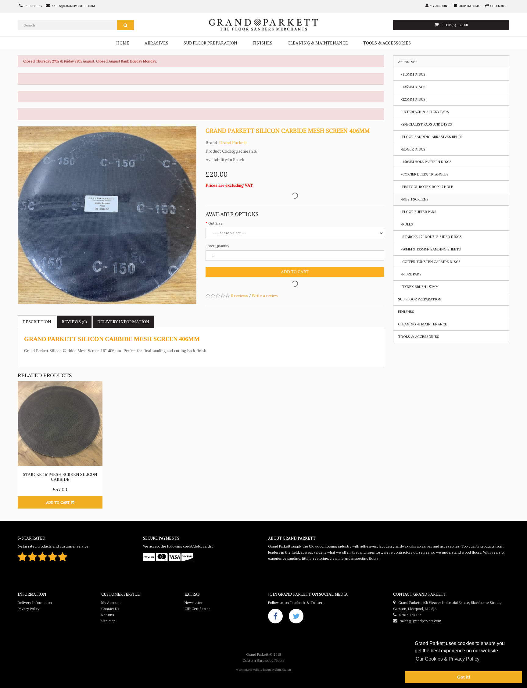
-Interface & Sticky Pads (423, 111)
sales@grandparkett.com (419, 621)
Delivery (123, 321)
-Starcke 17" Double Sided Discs (430, 236)
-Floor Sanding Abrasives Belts (430, 136)
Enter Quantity (217, 245)
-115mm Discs (411, 74)
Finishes (262, 43)
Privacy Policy (28, 608)
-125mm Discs (411, 86)
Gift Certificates (197, 608)
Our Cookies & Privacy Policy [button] (447, 658)
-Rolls (405, 224)
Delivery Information (35, 602)
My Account (111, 602)
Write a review (265, 295)
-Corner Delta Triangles (423, 174)
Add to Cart (295, 272)
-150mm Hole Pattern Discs (425, 161)
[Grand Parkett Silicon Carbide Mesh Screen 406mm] (107, 215)
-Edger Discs (411, 149)
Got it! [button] (463, 677)
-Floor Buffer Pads (417, 211)
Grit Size (215, 223)
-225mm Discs (411, 99)
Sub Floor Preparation (210, 43)
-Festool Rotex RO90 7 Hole (425, 186)
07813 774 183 (408, 614)
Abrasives (156, 43)
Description (37, 321)
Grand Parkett (233, 142)
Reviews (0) (74, 321)
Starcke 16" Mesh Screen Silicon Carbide (60, 476)
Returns (107, 614)
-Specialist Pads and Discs (425, 124)
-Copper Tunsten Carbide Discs (429, 261)
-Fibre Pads (409, 274)
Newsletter (194, 602)
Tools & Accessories (387, 43)
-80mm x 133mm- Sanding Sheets (429, 249)
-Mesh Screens (413, 199)
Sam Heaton (283, 670)
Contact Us (110, 608)
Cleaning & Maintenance (318, 43)
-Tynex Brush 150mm (418, 286)
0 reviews (239, 295)
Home (122, 43)
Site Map (108, 621)
